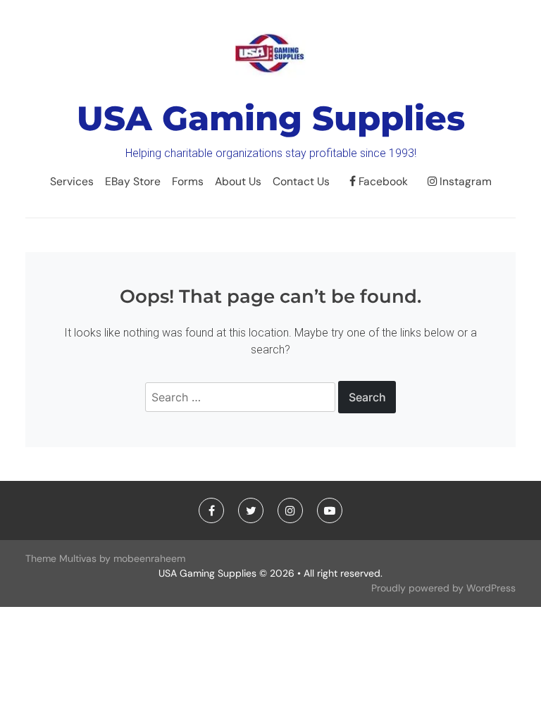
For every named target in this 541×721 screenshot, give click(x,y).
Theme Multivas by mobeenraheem (105, 558)
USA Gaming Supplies (271, 118)
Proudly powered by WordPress (443, 588)
